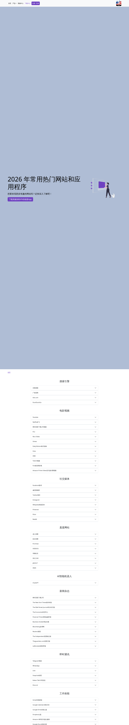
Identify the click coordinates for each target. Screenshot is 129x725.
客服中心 (20, 3)
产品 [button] (14, 3)
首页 (9, 3)
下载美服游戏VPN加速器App (20, 199)
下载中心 (27, 3)
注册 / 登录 (35, 3)
